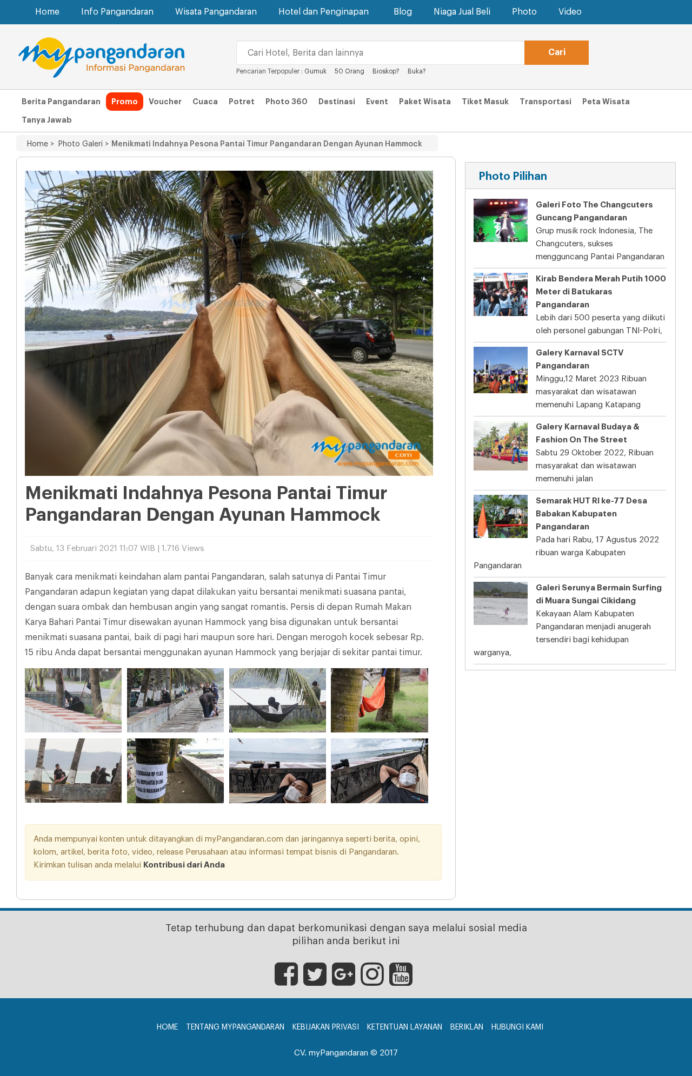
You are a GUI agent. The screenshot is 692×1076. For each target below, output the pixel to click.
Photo (524, 12)
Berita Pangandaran (61, 101)
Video (570, 12)
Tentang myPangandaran (235, 1027)
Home (47, 12)
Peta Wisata (606, 101)
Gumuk (315, 71)
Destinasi (336, 101)
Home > (40, 144)
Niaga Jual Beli (462, 12)
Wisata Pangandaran (216, 12)
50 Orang (349, 71)
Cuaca (205, 101)
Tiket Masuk (485, 101)
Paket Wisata (425, 101)
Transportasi (545, 101)
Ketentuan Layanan (404, 1027)
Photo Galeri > (81, 144)
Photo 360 (286, 101)
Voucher (165, 101)
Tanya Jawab (47, 120)
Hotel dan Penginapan (323, 12)
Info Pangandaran (117, 12)
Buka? (417, 71)
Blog (403, 12)
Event (377, 101)
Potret (242, 101)
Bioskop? (386, 71)
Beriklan (466, 1027)
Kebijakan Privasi (325, 1027)
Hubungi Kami (517, 1027)
